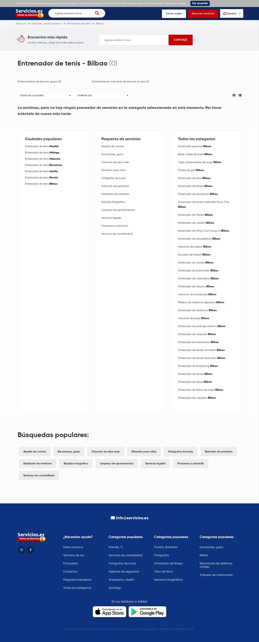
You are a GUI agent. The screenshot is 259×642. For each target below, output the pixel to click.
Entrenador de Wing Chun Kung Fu (203, 231)
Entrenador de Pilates (195, 215)
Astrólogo (115, 588)
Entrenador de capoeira (197, 398)
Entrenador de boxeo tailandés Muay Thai (203, 204)
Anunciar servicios (203, 13)
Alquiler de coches (112, 146)
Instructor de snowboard (197, 294)
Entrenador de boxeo (195, 374)
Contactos (70, 571)
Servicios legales (111, 218)
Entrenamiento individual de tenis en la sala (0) (120, 81)
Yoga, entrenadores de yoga (199, 162)
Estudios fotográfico (113, 202)
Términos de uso (73, 555)
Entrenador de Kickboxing (198, 366)
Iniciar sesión (174, 13)
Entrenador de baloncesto (198, 270)
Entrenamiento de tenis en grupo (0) (39, 81)
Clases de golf (191, 170)
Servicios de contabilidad (116, 234)
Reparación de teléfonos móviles (216, 565)
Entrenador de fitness (195, 186)
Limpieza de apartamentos (118, 210)
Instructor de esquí (193, 318)
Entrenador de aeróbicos (197, 310)
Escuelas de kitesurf (194, 254)
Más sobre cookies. (175, 3)
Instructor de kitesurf (194, 246)
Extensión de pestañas (115, 186)
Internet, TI (115, 547)
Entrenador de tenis (42, 146)
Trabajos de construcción (216, 575)
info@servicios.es (132, 518)
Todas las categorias (77, 588)
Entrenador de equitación (198, 194)
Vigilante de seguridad (124, 571)
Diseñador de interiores (115, 194)
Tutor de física (163, 571)
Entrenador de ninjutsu (196, 286)
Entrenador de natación (197, 334)
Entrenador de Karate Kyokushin (201, 358)
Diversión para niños (113, 170)
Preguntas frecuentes (77, 579)
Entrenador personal (194, 146)
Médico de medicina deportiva (201, 302)
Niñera (204, 555)
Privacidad (70, 563)
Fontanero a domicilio (114, 226)
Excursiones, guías (112, 154)
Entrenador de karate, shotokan (201, 350)
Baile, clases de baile (195, 154)
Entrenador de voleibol (196, 223)
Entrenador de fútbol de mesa (200, 390)
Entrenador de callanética (198, 278)
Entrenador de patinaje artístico (201, 326)
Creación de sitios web (115, 162)
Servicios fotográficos (168, 579)
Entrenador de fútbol (195, 382)
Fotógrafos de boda (113, 178)
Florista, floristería (166, 547)
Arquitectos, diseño (121, 579)
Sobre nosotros (73, 547)
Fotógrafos (161, 555)
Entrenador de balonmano (198, 342)
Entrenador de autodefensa (199, 238)
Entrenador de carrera (195, 262)
